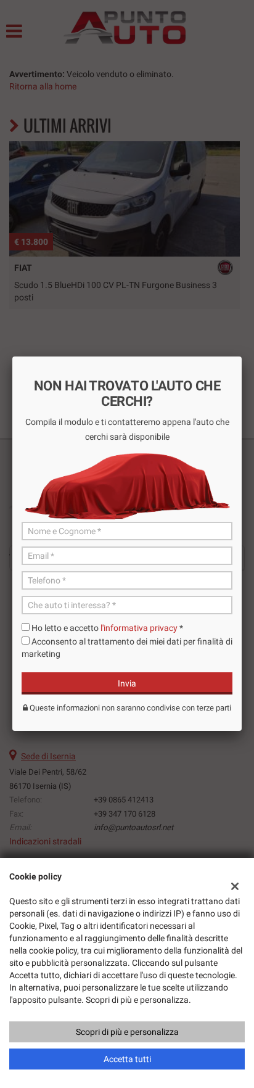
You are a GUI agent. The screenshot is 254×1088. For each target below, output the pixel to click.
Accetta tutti (127, 1059)
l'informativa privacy (139, 628)
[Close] (242, 356)
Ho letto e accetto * (107, 628)
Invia (127, 683)
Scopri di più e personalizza (127, 1032)
